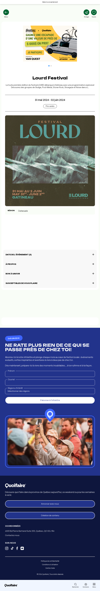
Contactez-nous (12, 535)
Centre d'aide (50, 568)
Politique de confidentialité (50, 561)
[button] (48, 65)
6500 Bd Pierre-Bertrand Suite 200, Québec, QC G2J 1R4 (29, 531)
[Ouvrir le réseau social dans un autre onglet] (6, 549)
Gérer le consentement (50, 2)
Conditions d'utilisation (50, 565)
